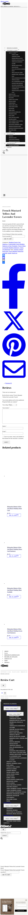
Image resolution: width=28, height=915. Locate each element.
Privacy (6, 662)
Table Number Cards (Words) (17, 788)
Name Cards (12, 110)
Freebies (11, 135)
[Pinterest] (9, 4)
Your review (5, 408)
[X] (14, 332)
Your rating (5, 405)
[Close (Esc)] (14, 696)
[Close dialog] (26, 900)
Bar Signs (11, 97)
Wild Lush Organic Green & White (18, 70)
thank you (14, 253)
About (6, 651)
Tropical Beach (15, 79)
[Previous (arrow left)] (2, 698)
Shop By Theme (12, 711)
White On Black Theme (17, 72)
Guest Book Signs (13, 106)
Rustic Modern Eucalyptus (15, 742)
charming (16, 249)
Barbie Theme (15, 54)
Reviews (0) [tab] (8, 383)
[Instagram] (5, 4)
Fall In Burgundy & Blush (18, 81)
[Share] (14, 262)
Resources (7, 802)
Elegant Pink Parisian (17, 83)
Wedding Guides (13, 137)
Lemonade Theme (16, 56)
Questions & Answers (14, 139)
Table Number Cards (14, 122)
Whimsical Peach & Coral (16, 723)
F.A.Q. (6, 653)
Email (4, 431)
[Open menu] (4, 195)
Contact (9, 147)
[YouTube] (7, 4)
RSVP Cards (11, 115)
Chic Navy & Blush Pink (17, 85)
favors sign (5, 251)
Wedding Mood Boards (14, 141)
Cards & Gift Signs (13, 99)
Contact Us (8, 658)
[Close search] (3, 830)
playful (9, 253)
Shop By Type (11, 761)
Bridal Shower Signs (14, 95)
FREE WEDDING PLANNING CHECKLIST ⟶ (10, 6)
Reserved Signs (13, 113)
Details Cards (12, 101)
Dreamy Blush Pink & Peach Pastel (17, 66)
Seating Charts (12, 119)
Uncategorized (6, 249)
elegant (21, 249)
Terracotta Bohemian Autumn (17, 62)
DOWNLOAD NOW (20, 910)
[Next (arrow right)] (6, 698)
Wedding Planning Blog (12, 654)
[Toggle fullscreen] (6, 696)
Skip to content (4, 1)
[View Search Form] (5, 153)
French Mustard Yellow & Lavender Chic (18, 87)
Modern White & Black (17, 58)
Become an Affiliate (10, 656)
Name (4, 426)
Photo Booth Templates (15, 779)
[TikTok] (10, 827)
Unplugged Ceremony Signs (16, 124)
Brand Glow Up (5, 673)
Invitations (11, 108)
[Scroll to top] (2, 693)
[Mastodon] (14, 258)
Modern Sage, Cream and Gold (18, 75)
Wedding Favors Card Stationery (6, 206)
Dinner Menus (11, 770)
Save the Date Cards (14, 117)
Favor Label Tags (13, 104)
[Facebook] (3, 4)
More (10, 131)
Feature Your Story (14, 145)
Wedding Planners (12, 48)
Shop (6, 660)
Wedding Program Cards (15, 126)
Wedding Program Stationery (16, 128)
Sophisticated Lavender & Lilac (18, 91)
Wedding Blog (8, 815)
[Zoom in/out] (2, 696)
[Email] (14, 260)
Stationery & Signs (10, 705)
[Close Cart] (3, 685)
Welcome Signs (12, 129)
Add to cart (8, 238)
